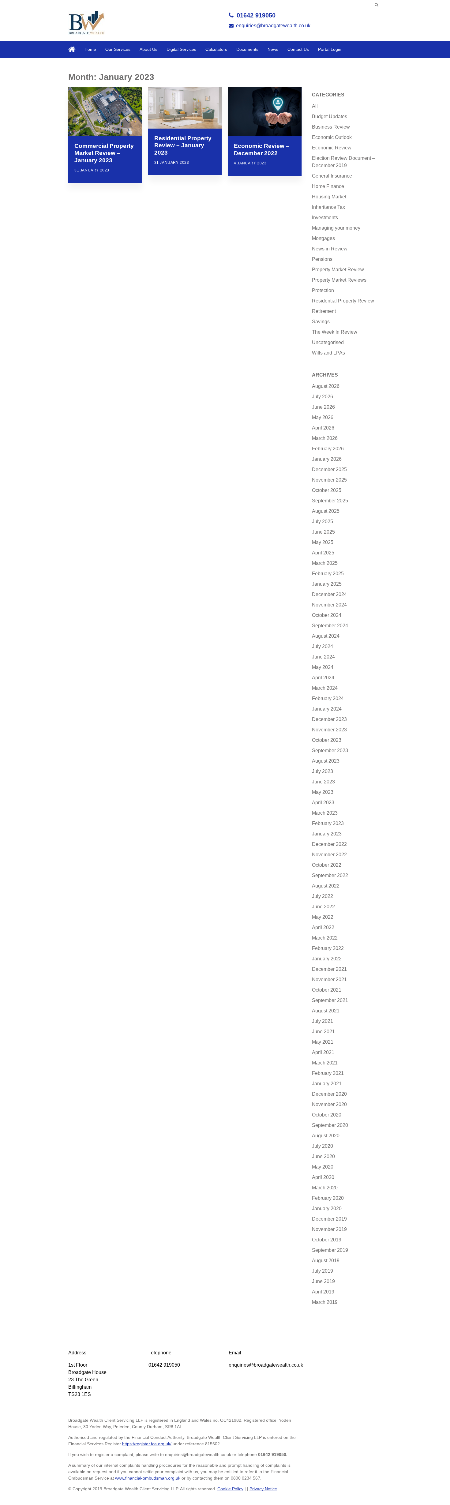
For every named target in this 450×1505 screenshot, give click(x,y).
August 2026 (325, 386)
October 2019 (326, 1239)
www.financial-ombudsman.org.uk (147, 1478)
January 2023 (327, 833)
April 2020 (323, 1177)
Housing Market (329, 196)
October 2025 (326, 490)
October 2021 (326, 990)
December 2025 (329, 469)
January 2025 (327, 584)
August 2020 (325, 1135)
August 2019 (325, 1260)
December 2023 (329, 719)
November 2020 (329, 1104)
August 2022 (325, 885)
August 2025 (325, 511)
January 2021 (327, 1083)
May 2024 (322, 667)
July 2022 (322, 896)
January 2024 (327, 708)
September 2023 (330, 750)
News (273, 49)
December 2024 (329, 594)
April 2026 (323, 427)
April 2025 (323, 552)
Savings (321, 321)
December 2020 (329, 1094)
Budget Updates (329, 116)
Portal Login (329, 49)
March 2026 (325, 438)
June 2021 (323, 1031)
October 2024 (326, 615)
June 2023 (323, 781)
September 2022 (330, 875)
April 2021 (323, 1052)
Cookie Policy (230, 1488)
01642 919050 (256, 15)
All (315, 106)
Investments (325, 217)
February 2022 (328, 948)
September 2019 (330, 1250)
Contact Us (298, 49)
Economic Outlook (332, 137)
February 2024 (328, 698)
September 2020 (330, 1125)
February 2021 (328, 1073)
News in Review (329, 248)
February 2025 (328, 573)
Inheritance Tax (328, 207)
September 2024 (330, 625)
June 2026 (323, 407)
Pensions (322, 259)
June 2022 (323, 906)
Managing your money (336, 228)
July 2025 (322, 521)
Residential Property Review (343, 300)
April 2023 (323, 802)
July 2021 (322, 1021)
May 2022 (322, 917)
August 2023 (325, 761)
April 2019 (323, 1291)
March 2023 (325, 813)
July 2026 (322, 396)
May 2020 (322, 1166)
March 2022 (325, 937)
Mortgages (323, 238)
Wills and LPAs (328, 352)
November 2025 (329, 479)
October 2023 (326, 740)
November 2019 (329, 1229)
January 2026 (327, 459)
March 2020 (325, 1187)
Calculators (216, 49)
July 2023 (322, 771)
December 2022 (329, 844)
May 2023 (322, 792)
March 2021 (325, 1062)
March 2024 (325, 688)
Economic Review (331, 147)
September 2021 (330, 1000)
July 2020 (322, 1146)
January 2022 (327, 958)
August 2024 (325, 636)
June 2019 (323, 1281)
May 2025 (322, 542)
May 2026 (322, 417)
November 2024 (329, 604)
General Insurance (332, 175)
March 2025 (325, 563)
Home (90, 49)
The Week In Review (334, 332)
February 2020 (328, 1198)
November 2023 (329, 729)
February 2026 (328, 448)
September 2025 (330, 500)
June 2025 (323, 532)
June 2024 (323, 656)
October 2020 (326, 1114)
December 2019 (329, 1219)
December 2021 (329, 969)
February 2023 (328, 823)
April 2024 (323, 677)
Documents (247, 49)
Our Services (117, 49)
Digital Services (181, 49)
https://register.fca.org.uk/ (146, 1443)
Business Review (331, 126)
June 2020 (323, 1156)
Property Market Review (338, 269)
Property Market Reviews (339, 280)
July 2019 (322, 1271)
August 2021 (325, 1010)
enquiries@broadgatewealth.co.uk (273, 25)
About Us (148, 49)
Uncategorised (328, 342)
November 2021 (329, 979)
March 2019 (325, 1302)
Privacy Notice (263, 1488)
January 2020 (327, 1208)
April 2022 (323, 927)
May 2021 (322, 1042)
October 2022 (326, 865)
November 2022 (329, 854)
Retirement (324, 311)
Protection (323, 290)
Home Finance (328, 186)
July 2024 (322, 646)
